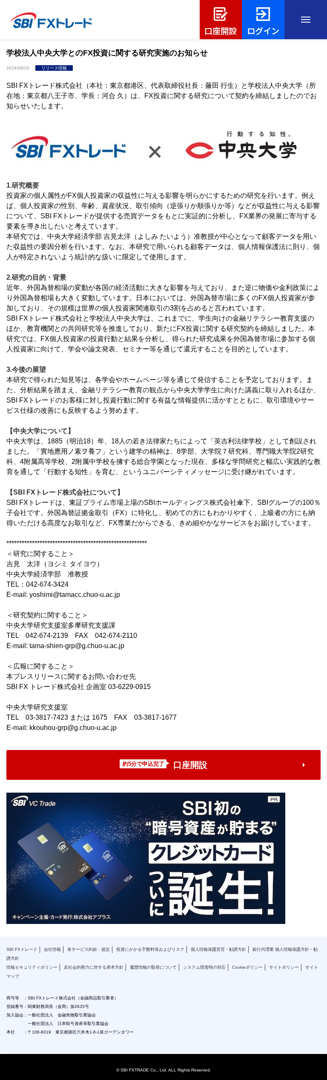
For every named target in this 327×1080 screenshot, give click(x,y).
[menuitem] (221, 19)
